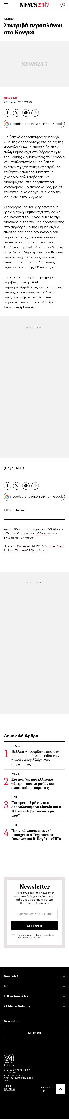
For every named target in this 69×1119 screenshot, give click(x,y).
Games (21, 546)
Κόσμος (9, 19)
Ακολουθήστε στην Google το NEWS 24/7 (31, 529)
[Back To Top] (60, 1089)
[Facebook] (7, 113)
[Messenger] (26, 113)
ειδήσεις (41, 533)
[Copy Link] (35, 113)
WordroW (21, 550)
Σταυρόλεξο (56, 546)
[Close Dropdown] (64, 976)
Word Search (39, 550)
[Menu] (6, 5)
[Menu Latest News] (62, 5)
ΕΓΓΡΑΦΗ (34, 1033)
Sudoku (9, 550)
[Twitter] (16, 113)
